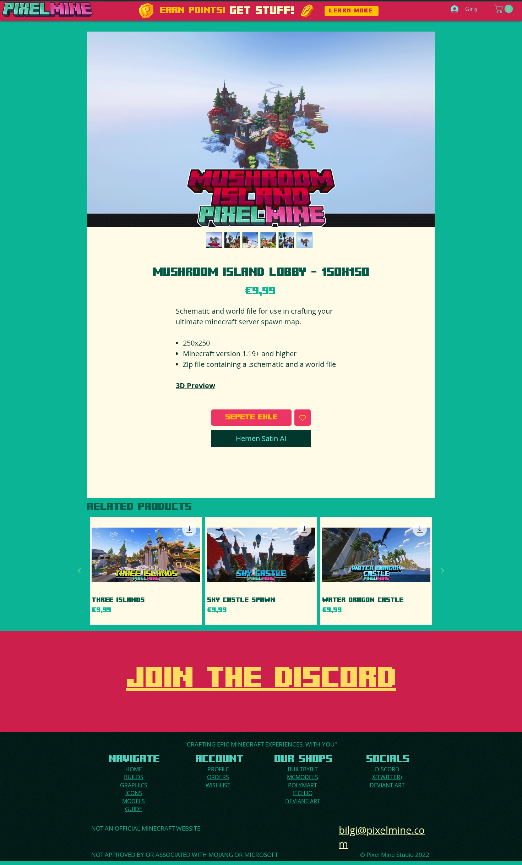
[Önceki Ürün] (79, 571)
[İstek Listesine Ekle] (302, 417)
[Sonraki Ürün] (442, 571)
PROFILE (218, 769)
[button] (504, 9)
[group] (261, 571)
